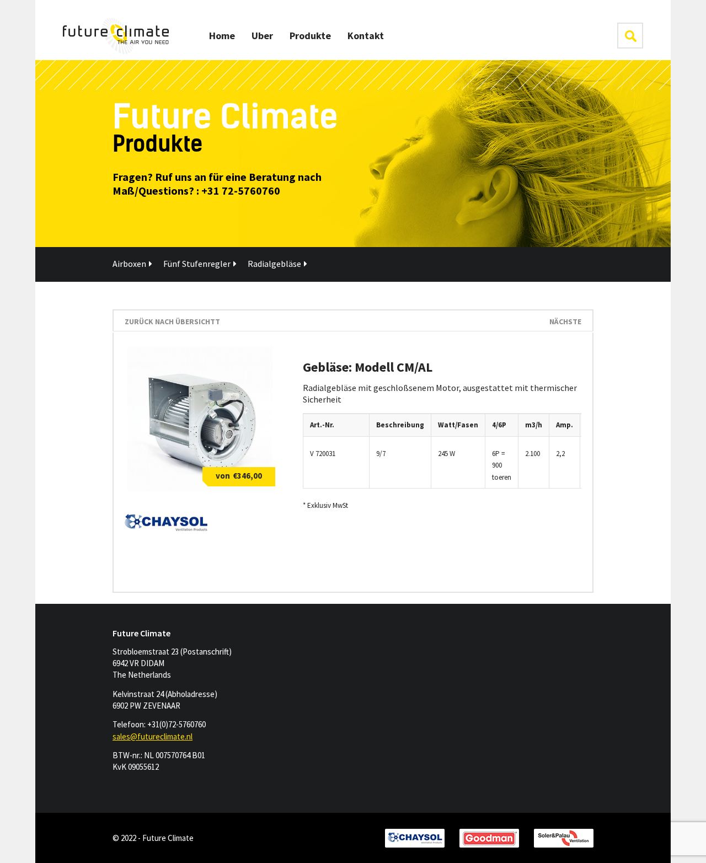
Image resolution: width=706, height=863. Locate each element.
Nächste (565, 321)
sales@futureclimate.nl (152, 736)
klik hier (630, 36)
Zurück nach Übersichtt (172, 321)
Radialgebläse (274, 263)
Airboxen (129, 263)
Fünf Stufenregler (197, 263)
